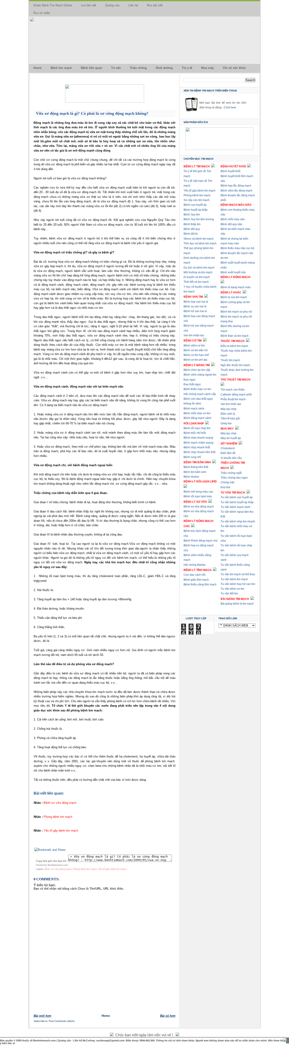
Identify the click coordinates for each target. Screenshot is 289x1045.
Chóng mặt (227, 482)
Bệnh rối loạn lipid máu (198, 496)
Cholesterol (228, 448)
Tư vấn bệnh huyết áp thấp (237, 502)
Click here (230, 107)
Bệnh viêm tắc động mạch (236, 190)
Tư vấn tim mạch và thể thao (238, 574)
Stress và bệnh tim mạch (199, 238)
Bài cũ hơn (167, 1015)
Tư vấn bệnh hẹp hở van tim (238, 584)
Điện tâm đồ (228, 453)
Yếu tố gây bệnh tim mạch (112, 869)
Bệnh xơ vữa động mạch (58, 869)
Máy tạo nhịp (228, 409)
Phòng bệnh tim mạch (85, 869)
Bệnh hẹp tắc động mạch (236, 185)
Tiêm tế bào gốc (230, 418)
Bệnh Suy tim (192, 214)
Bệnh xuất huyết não (233, 272)
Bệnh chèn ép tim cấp (197, 370)
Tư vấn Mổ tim (229, 593)
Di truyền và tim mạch (197, 277)
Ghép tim (226, 423)
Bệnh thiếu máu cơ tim (197, 389)
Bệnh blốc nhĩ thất (195, 433)
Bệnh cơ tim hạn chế (196, 355)
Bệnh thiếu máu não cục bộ (237, 248)
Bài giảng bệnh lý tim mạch (237, 603)
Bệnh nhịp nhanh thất (197, 447)
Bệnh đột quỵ (192, 229)
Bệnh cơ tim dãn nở (196, 350)
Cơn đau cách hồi (194, 574)
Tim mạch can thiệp (233, 389)
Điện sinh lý (228, 413)
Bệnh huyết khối (230, 171)
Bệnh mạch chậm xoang (198, 442)
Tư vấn (116, 68)
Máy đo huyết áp (231, 438)
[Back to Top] (285, 1040)
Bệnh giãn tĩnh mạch (196, 579)
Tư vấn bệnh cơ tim (232, 588)
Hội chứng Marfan (195, 564)
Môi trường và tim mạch (198, 272)
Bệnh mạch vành (194, 408)
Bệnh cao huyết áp (195, 204)
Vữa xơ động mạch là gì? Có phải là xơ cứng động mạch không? (92, 113)
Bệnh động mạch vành (197, 418)
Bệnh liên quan (91, 68)
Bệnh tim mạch (61, 68)
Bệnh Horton (191, 476)
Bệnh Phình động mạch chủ (201, 540)
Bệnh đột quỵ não (231, 224)
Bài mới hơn (42, 1015)
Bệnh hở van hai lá (195, 311)
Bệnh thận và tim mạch (235, 335)
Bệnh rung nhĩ (192, 457)
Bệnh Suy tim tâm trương (199, 219)
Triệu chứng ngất (231, 473)
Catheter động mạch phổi (236, 394)
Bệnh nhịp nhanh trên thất (199, 452)
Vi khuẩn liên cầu (231, 458)
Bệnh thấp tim (192, 224)
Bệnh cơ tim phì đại (195, 359)
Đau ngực (190, 379)
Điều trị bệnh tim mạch (234, 346)
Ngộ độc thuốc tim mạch (235, 365)
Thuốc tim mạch (230, 360)
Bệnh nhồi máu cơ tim (197, 413)
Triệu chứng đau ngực (234, 477)
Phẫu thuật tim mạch (233, 399)
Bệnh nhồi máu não (233, 219)
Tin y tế (187, 68)
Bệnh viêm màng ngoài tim (200, 374)
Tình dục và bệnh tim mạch (200, 243)
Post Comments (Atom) (62, 1021)
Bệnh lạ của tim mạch (234, 297)
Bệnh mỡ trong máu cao (198, 491)
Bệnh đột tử (191, 233)
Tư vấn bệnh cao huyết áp (237, 497)
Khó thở (225, 487)
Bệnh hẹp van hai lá (196, 301)
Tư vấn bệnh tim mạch (234, 579)
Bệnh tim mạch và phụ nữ (236, 311)
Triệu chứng (138, 68)
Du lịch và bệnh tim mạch (199, 267)
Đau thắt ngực (192, 384)
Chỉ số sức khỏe (234, 68)
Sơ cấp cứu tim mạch (197, 200)
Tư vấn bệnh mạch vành (235, 507)
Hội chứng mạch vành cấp (200, 394)
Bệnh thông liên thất (196, 467)
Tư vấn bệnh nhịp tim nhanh (238, 521)
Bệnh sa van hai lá (195, 306)
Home (37, 68)
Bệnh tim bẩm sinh (195, 472)
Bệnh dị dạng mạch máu (236, 287)
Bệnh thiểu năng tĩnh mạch (200, 584)
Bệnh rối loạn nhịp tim (197, 428)
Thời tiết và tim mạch (196, 281)
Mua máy (207, 68)
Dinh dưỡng (164, 68)
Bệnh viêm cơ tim (194, 345)
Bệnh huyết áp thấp (195, 209)
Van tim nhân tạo (194, 335)
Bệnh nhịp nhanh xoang (198, 437)
